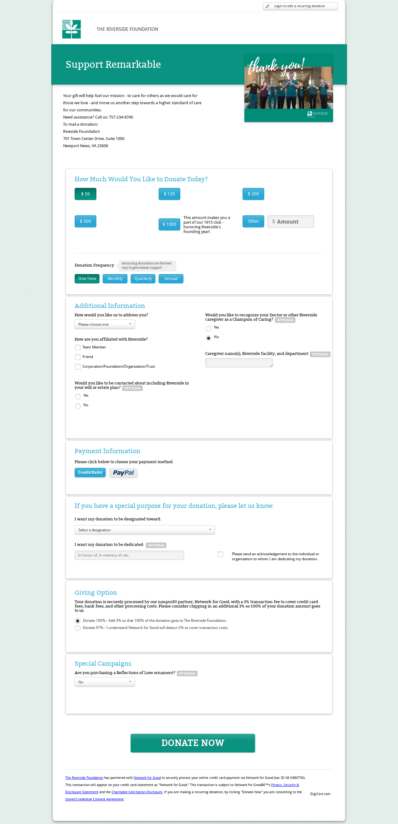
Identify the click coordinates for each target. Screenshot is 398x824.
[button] (320, 783)
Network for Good (147, 778)
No (85, 405)
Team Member (94, 347)
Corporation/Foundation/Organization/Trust (118, 366)
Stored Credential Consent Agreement (94, 799)
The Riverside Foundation (84, 778)
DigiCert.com (320, 794)
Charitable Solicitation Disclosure (137, 792)
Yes (85, 395)
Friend (87, 357)
